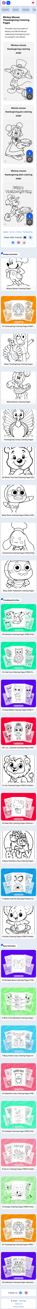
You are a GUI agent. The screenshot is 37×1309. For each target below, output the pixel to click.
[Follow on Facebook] (20, 1293)
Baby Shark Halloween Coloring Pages (18, 591)
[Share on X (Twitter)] (30, 237)
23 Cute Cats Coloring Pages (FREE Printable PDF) (19, 672)
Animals (26, 10)
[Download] (30, 90)
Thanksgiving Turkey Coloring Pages (18, 440)
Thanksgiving (27, 232)
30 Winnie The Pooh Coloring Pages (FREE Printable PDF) (19, 477)
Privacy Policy (18, 1307)
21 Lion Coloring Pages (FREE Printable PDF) (19, 785)
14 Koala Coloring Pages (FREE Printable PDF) (19, 937)
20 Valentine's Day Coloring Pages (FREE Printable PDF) (19, 1093)
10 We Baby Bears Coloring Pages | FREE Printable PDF (19, 980)
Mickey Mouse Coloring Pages (18, 289)
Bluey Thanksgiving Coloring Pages (18, 364)
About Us (18, 1304)
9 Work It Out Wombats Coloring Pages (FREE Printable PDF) (19, 1018)
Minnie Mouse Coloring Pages (18, 402)
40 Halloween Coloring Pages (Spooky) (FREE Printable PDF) (19, 1282)
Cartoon (5, 10)
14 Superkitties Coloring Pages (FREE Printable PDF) (19, 710)
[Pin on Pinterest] (18, 242)
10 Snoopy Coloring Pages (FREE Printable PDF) (19, 1207)
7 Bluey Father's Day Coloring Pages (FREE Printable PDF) (19, 1056)
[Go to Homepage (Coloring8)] (4, 2)
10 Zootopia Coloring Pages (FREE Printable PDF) (19, 1131)
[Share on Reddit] (24, 243)
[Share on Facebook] (13, 243)
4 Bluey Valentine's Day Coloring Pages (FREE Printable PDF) (19, 861)
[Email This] (25, 237)
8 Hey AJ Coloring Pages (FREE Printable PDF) (19, 1169)
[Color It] (30, 97)
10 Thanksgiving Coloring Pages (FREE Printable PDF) (19, 326)
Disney (15, 10)
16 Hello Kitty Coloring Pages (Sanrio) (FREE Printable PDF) (19, 823)
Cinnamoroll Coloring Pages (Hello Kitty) (18, 553)
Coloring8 (22, 1301)
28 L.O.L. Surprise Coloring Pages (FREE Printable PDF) (19, 748)
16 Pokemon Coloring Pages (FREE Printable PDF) (19, 634)
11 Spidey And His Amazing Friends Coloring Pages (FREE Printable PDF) (19, 899)
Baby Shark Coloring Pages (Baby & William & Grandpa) (19, 515)
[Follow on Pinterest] (26, 1293)
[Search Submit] (8, 3)
